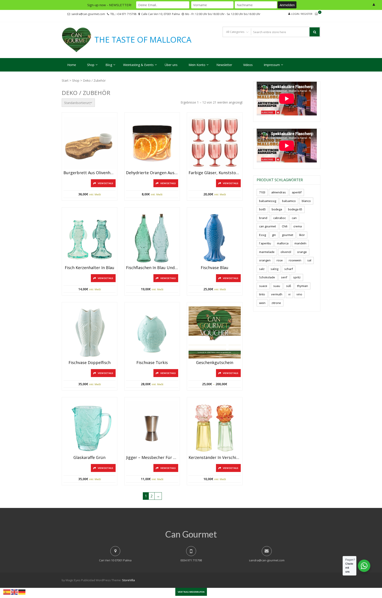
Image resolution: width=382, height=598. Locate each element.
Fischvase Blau (214, 267)
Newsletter (224, 65)
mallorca (282, 243)
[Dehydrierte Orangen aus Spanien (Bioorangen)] (152, 143)
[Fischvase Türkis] (152, 332)
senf (284, 277)
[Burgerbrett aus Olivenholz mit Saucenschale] (89, 143)
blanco (306, 201)
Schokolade (267, 277)
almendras (278, 192)
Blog (108, 65)
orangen (265, 260)
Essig (262, 235)
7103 (262, 192)
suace (263, 286)
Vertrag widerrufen (191, 591)
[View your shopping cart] (316, 14)
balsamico (289, 201)
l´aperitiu (265, 243)
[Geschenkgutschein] (215, 332)
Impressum (272, 65)
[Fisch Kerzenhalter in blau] (89, 237)
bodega (277, 209)
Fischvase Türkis (152, 362)
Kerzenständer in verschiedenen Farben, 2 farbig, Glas (215, 457)
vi (289, 294)
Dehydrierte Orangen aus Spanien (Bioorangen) (152, 172)
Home (71, 65)
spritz (297, 277)
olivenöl (286, 252)
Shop (90, 65)
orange (302, 252)
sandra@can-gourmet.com (88, 14)
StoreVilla (128, 580)
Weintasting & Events (138, 65)
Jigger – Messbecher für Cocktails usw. (152, 457)
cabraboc (279, 218)
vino (299, 294)
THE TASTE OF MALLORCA (142, 39)
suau (276, 286)
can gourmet (267, 226)
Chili (284, 226)
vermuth (276, 294)
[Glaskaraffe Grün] (89, 427)
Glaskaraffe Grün (89, 457)
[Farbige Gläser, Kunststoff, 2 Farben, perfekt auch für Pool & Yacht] (215, 143)
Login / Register (301, 13)
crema (297, 226)
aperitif (297, 192)
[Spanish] (7, 591)
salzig (274, 269)
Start (65, 80)
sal (309, 260)
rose (280, 260)
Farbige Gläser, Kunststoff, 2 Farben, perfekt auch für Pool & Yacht (215, 172)
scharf (288, 269)
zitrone (276, 303)
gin (274, 235)
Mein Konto (197, 65)
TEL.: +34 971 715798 (123, 14)
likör (302, 235)
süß (288, 286)
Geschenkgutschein (214, 362)
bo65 (262, 209)
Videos (248, 65)
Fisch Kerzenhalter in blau (89, 267)
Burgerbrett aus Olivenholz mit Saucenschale (89, 172)
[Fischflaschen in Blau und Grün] (152, 237)
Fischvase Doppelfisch (90, 362)
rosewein (295, 260)
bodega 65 (295, 209)
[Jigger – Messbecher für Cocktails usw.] (152, 427)
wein (262, 303)
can (294, 218)
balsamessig (267, 201)
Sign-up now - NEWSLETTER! (109, 5)
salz (262, 269)
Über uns (171, 65)
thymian (302, 286)
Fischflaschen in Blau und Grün (152, 267)
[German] (22, 591)
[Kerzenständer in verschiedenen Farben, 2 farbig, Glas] (215, 427)
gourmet (287, 235)
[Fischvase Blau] (215, 237)
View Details (105, 183)
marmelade (267, 252)
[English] (14, 591)
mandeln (300, 243)
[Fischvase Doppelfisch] (89, 332)
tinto (262, 294)
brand (263, 218)
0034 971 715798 (191, 560)
